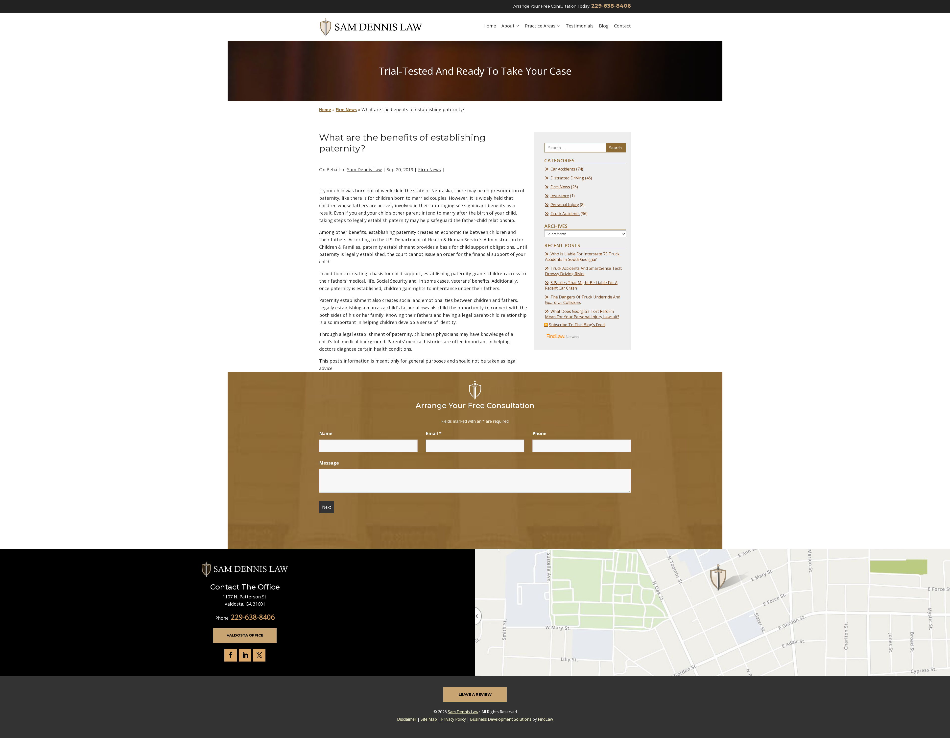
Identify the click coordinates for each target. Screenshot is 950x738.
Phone (539, 433)
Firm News (429, 169)
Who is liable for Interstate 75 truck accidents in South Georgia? (582, 256)
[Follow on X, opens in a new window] (259, 655)
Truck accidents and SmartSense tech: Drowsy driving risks (583, 271)
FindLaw (545, 719)
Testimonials (580, 26)
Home (489, 26)
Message (329, 463)
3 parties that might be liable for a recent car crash (581, 285)
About (508, 26)
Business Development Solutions (500, 719)
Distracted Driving (567, 178)
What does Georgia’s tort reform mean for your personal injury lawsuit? (582, 314)
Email (434, 433)
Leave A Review (475, 694)
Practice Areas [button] (540, 26)
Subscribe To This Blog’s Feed (577, 324)
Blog (604, 26)
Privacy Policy (453, 719)
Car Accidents (562, 169)
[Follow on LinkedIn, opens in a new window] (245, 655)
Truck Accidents (565, 213)
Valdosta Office (245, 635)
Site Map (429, 719)
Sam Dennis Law (364, 169)
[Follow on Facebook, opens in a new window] (230, 655)
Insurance (559, 195)
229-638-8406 (611, 5)
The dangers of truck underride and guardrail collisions (582, 299)
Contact (622, 26)
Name (325, 433)
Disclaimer (406, 719)
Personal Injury (564, 204)
